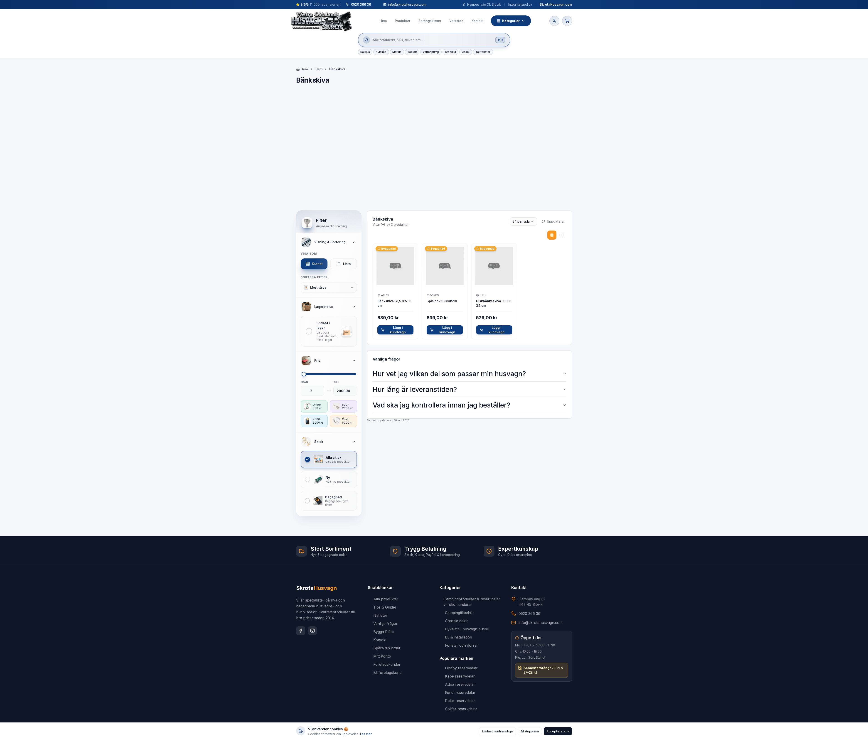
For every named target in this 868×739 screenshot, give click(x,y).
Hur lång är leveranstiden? (415, 389)
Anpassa (532, 731)
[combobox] (329, 287)
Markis (396, 52)
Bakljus (365, 52)
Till (336, 382)
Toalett (412, 52)
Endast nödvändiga (497, 731)
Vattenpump (431, 52)
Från (304, 382)
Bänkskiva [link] (337, 69)
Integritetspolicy (520, 4)
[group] (556, 235)
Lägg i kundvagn (398, 330)
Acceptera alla (557, 731)
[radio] (551, 235)
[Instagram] (312, 630)
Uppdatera (555, 221)
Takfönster (482, 52)
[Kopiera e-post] (430, 4)
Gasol (466, 52)
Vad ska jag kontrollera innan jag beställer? (441, 405)
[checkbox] (329, 331)
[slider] (304, 374)
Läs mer (366, 734)
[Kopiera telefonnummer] (375, 4)
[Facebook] (300, 630)
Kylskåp (381, 52)
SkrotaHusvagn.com (556, 4)
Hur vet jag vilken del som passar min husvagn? (449, 374)
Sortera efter (314, 277)
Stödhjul (450, 52)
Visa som (309, 253)
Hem (318, 69)
